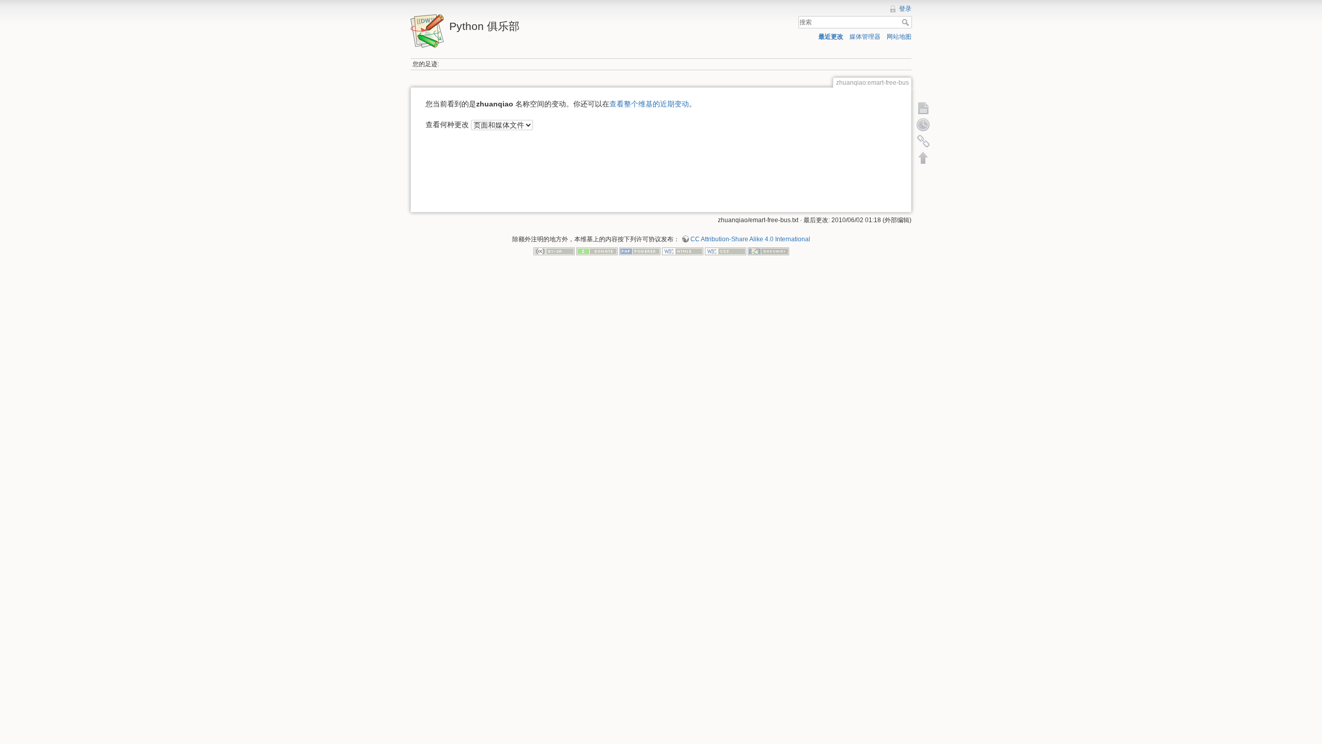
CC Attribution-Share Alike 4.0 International (750, 239)
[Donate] (597, 251)
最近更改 (831, 36)
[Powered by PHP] (639, 251)
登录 (905, 8)
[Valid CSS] (725, 251)
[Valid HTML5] (682, 251)
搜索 (906, 22)
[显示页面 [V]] (923, 108)
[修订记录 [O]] (923, 124)
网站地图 (899, 36)
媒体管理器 (864, 36)
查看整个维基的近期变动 (649, 104)
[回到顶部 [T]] (923, 157)
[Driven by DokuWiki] (768, 251)
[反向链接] (923, 141)
